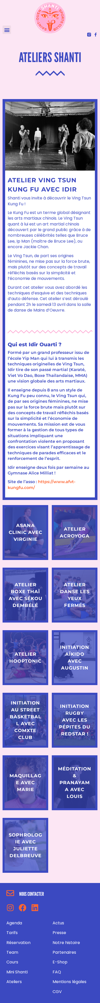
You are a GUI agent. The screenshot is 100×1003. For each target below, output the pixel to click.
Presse (59, 933)
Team (12, 952)
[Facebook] (22, 908)
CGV (57, 992)
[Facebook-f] (95, 35)
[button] (7, 30)
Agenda (14, 923)
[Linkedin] (35, 908)
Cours (12, 962)
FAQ (57, 972)
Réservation (18, 943)
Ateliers (14, 982)
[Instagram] (10, 908)
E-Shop (60, 962)
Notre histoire (66, 943)
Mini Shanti (17, 972)
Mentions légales (69, 982)
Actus (58, 923)
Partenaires (64, 952)
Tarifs (12, 933)
